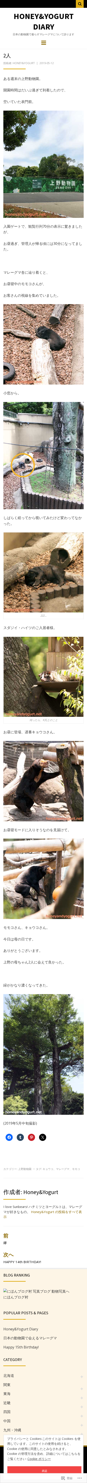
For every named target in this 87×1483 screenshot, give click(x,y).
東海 (6, 1393)
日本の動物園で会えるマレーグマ (30, 1338)
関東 (6, 1384)
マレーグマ (62, 1169)
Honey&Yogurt (24, 63)
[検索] (80, 4)
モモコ (76, 1169)
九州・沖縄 (12, 1430)
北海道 (8, 1375)
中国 (6, 1420)
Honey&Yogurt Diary (44, 21)
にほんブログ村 (15, 1297)
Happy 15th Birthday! (21, 1347)
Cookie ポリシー (39, 1459)
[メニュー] (43, 42)
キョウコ (48, 1169)
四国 (6, 1411)
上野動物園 (24, 1169)
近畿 (6, 1402)
